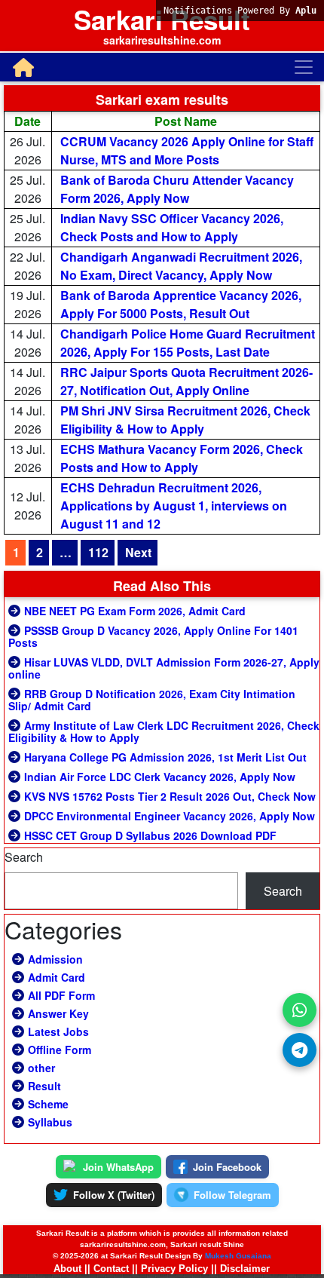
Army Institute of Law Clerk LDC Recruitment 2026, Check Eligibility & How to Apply (163, 731)
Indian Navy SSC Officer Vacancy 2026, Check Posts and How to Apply (171, 227)
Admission (55, 959)
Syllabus (50, 1121)
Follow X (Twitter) (113, 1195)
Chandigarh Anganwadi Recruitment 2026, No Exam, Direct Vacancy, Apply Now (181, 265)
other (41, 1067)
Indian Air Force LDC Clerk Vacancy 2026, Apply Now (159, 776)
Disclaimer (245, 1268)
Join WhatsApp (118, 1167)
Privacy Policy (174, 1268)
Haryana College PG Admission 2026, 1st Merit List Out (165, 757)
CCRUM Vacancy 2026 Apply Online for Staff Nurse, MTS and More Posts (186, 150)
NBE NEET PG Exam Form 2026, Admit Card (135, 610)
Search (24, 857)
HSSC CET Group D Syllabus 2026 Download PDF (150, 835)
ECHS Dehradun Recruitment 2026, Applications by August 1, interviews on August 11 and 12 (173, 505)
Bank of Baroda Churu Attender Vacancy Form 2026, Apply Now (177, 189)
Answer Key (58, 1013)
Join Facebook (227, 1167)
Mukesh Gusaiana (238, 1256)
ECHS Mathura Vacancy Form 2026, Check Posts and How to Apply (181, 458)
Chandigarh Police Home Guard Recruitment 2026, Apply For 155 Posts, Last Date (187, 342)
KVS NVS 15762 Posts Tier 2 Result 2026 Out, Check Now (170, 796)
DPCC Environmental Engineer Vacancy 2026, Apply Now (169, 815)
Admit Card (56, 977)
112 (98, 552)
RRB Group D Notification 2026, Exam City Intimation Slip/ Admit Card (151, 699)
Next (138, 552)
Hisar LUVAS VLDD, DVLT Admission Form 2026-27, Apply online (163, 668)
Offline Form (59, 1049)
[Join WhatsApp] (299, 1010)
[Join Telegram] (299, 1050)
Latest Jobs (58, 1031)
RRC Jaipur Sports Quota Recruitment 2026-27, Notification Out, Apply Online (186, 381)
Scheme (48, 1103)
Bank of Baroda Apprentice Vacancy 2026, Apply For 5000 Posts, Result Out (180, 304)
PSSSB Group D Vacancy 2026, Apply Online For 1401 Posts (153, 636)
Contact (111, 1268)
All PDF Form (61, 995)
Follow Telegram (232, 1195)
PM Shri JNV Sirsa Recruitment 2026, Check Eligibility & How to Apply (185, 419)
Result (44, 1085)
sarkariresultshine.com (162, 40)
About (67, 1268)
